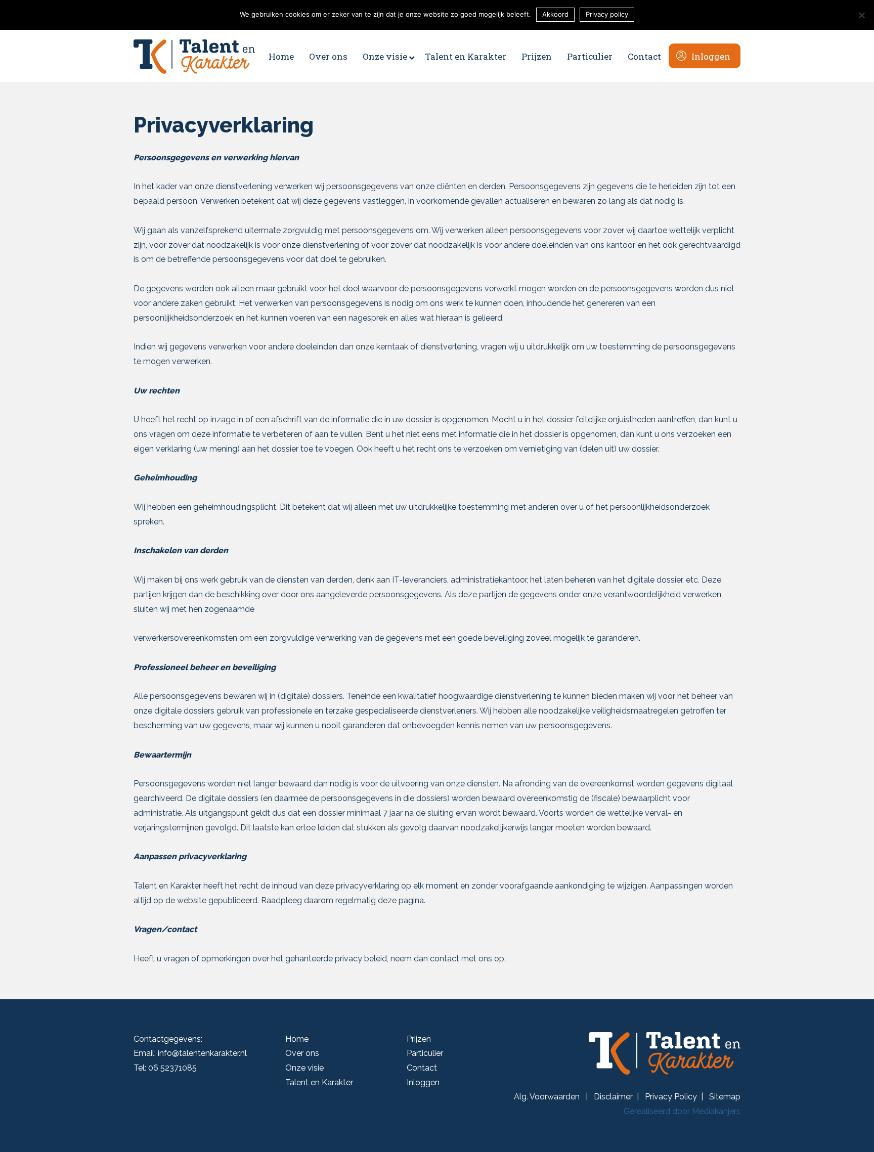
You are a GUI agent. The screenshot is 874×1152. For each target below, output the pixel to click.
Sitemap (724, 1096)
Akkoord (555, 14)
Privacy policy (607, 14)
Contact (422, 1068)
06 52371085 (172, 1068)
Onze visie (304, 1068)
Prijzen (419, 1039)
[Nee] (861, 15)
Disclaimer (613, 1096)
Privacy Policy (671, 1096)
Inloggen (423, 1082)
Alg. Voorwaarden (548, 1096)
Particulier (425, 1053)
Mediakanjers (716, 1111)
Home (297, 1039)
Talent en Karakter (319, 1082)
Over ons (302, 1053)
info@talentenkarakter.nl (202, 1053)
